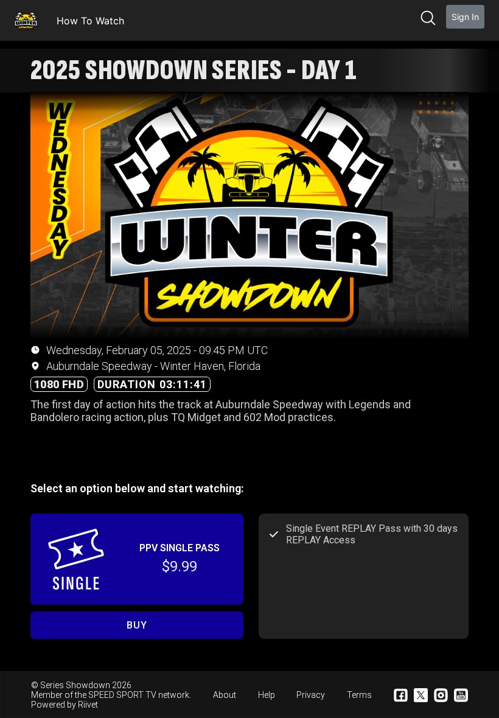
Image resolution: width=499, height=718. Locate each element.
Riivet (88, 704)
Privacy (310, 695)
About (224, 695)
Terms (359, 695)
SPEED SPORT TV (122, 695)
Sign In (465, 17)
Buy (137, 625)
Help (266, 695)
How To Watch (90, 21)
